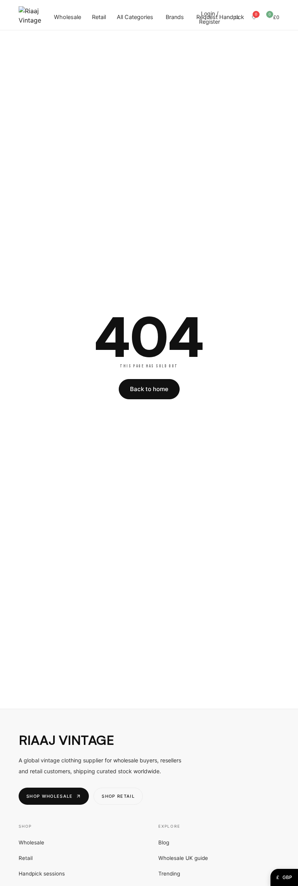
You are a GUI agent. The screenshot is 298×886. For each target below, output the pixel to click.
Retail (99, 17)
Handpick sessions (42, 873)
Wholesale (67, 17)
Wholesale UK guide (183, 858)
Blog (163, 842)
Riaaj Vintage (66, 740)
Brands (175, 17)
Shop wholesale (49, 796)
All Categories (135, 17)
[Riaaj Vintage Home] (30, 17)
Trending (169, 873)
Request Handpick (220, 17)
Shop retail (118, 796)
